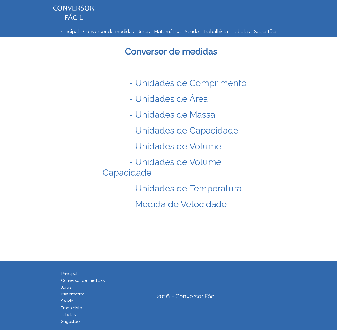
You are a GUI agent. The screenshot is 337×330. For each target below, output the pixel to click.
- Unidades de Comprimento (188, 83)
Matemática (167, 31)
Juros (144, 31)
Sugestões (266, 31)
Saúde (192, 31)
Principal (69, 31)
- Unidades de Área (168, 98)
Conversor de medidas (109, 31)
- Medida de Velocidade (178, 204)
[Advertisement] (193, 12)
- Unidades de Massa (172, 114)
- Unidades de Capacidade (183, 130)
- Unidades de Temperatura (185, 188)
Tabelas (241, 31)
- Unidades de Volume (175, 146)
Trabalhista (215, 31)
